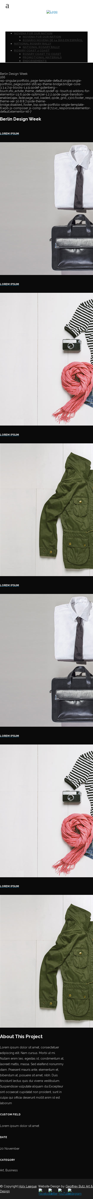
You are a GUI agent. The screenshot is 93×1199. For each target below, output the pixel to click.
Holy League (28, 1186)
